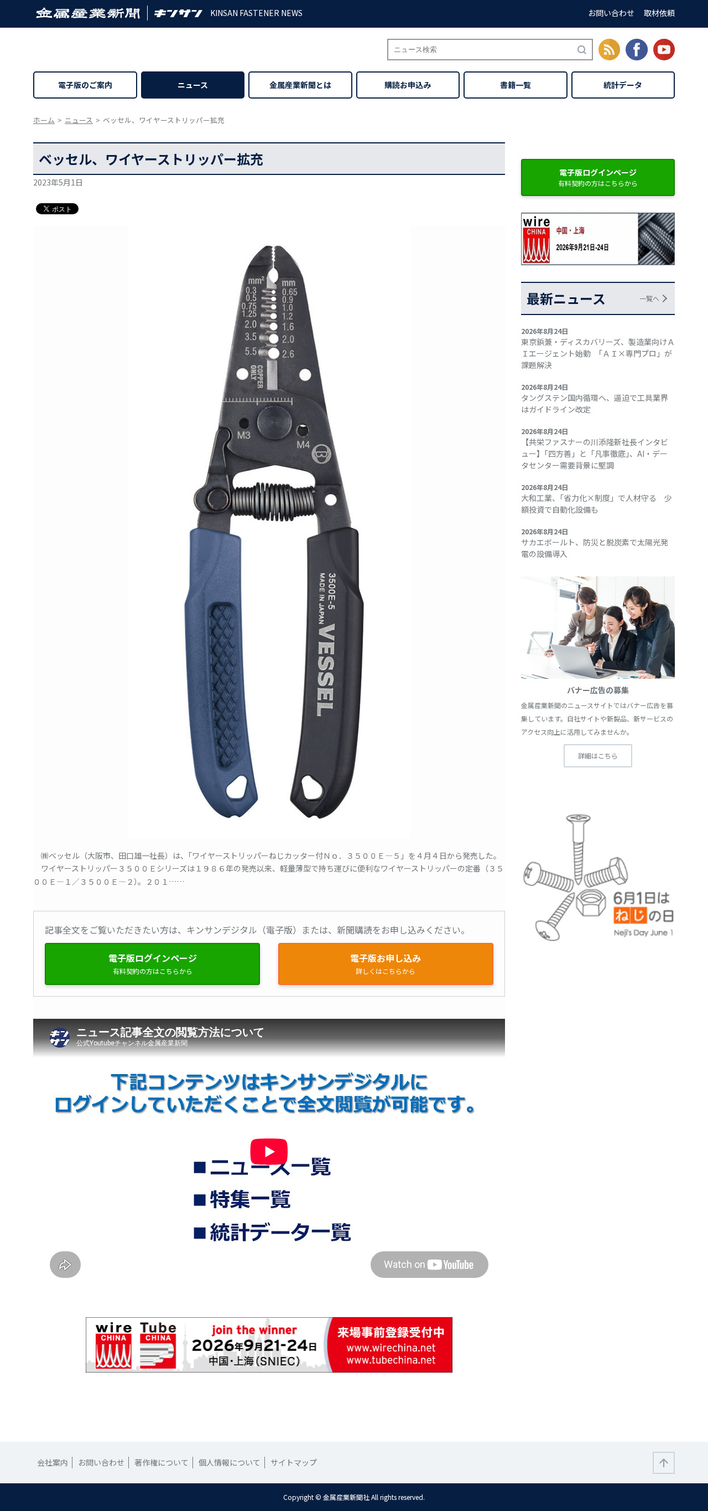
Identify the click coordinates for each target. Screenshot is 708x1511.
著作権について (161, 1462)
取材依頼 (659, 12)
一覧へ (649, 298)
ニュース (193, 84)
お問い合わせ (611, 12)
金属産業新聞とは (300, 84)
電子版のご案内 (85, 84)
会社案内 (52, 1462)
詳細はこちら (598, 755)
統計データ (622, 84)
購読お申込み (407, 84)
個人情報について (230, 1462)
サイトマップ (293, 1462)
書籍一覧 (515, 84)
